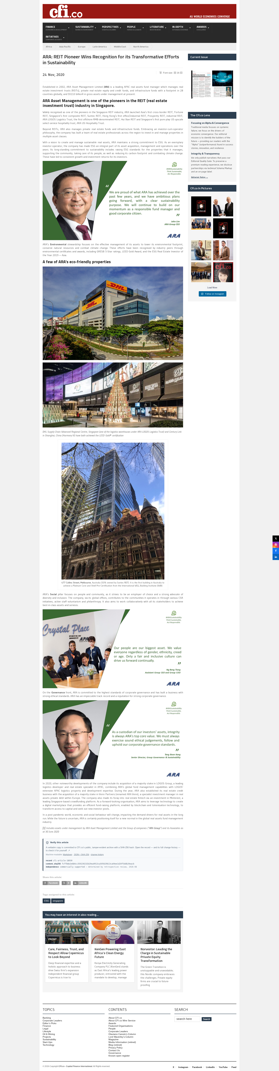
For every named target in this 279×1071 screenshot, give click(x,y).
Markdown (67, 855)
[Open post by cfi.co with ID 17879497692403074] (223, 206)
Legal (45, 1028)
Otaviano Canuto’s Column (122, 1034)
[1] (44, 828)
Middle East (120, 46)
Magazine (113, 1039)
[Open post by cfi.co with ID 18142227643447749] (201, 250)
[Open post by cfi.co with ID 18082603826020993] (223, 250)
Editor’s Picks (49, 1023)
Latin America (100, 46)
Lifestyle (47, 1031)
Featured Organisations (120, 1026)
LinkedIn (210, 1067)
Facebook (197, 1067)
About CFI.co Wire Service (121, 1020)
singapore (58, 900)
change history (97, 855)
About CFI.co (115, 1017)
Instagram (183, 1067)
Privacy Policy (115, 1047)
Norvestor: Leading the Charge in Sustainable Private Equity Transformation (156, 955)
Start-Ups (47, 1042)
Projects (47, 1037)
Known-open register (119, 1055)
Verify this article (59, 842)
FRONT (52, 939)
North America (140, 46)
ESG (46, 900)
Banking (47, 1017)
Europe (81, 46)
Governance (114, 1053)
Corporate (146, 939)
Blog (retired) (115, 1045)
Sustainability (49, 1039)
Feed (234, 1067)
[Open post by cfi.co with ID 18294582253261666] (201, 272)
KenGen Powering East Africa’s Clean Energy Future (110, 953)
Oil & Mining (49, 1034)
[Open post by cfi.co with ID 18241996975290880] (223, 272)
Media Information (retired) (122, 1042)
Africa (49, 46)
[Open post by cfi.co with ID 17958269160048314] (223, 228)
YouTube (223, 1067)
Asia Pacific (65, 46)
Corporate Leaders (52, 1020)
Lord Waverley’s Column (120, 1037)
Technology (48, 1045)
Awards (112, 1023)
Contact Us (114, 1050)
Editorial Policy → (199, 177)
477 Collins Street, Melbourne (76, 582)
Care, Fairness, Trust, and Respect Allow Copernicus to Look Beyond (66, 953)
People (112, 1028)
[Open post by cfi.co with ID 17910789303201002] (201, 206)
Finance (47, 1026)
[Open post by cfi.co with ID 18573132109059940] (201, 228)
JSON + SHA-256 (81, 855)
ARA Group (154, 828)
